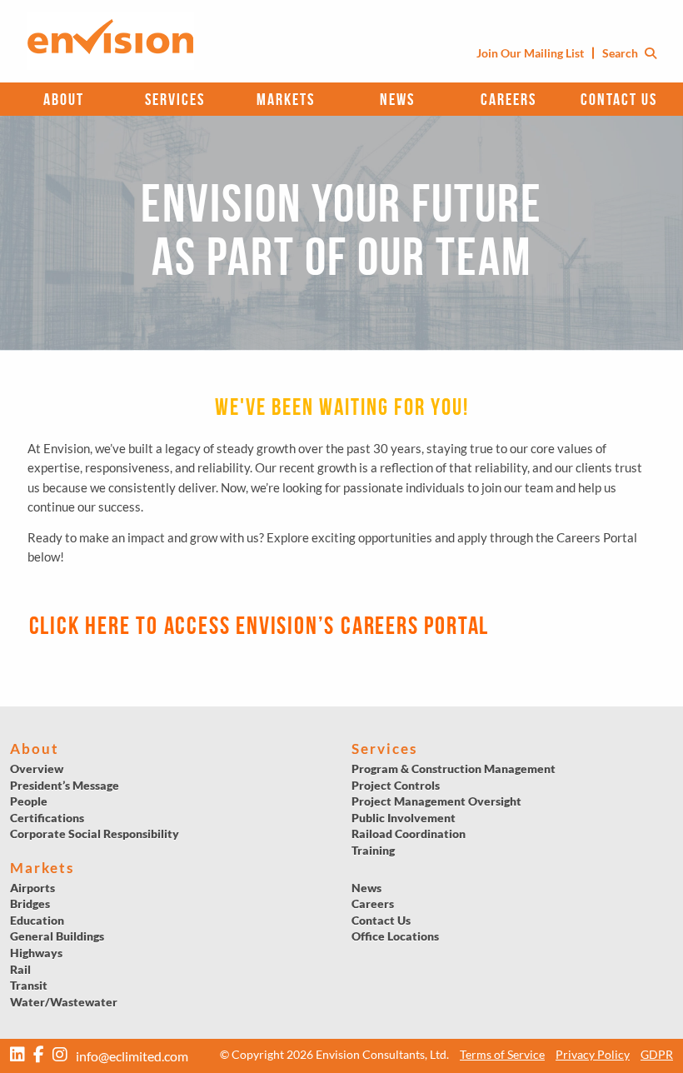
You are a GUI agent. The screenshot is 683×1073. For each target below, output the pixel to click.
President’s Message (64, 785)
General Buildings (57, 936)
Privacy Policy (593, 1054)
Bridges (30, 903)
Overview (36, 768)
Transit (28, 985)
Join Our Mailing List (530, 53)
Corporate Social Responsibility (94, 833)
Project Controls (395, 785)
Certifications (47, 818)
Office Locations (395, 936)
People (28, 801)
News (397, 99)
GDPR (657, 1054)
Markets (286, 99)
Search (621, 53)
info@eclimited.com (132, 1056)
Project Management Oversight (436, 801)
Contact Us (619, 99)
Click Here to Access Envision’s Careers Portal (259, 625)
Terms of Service (502, 1054)
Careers (508, 99)
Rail (20, 969)
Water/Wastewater (63, 1002)
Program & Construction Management (453, 768)
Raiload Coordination (408, 833)
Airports (32, 888)
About (63, 99)
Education (37, 920)
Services (175, 99)
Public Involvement (403, 818)
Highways (36, 953)
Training (373, 850)
